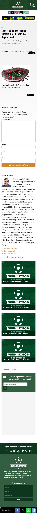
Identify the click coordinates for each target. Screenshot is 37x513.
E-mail (5, 151)
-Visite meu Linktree (9, 253)
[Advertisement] (18, 414)
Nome (4, 144)
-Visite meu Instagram (9, 249)
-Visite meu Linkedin (9, 251)
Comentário (7, 119)
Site (3, 158)
